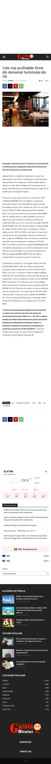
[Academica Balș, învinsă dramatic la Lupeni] (8, 623)
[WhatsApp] (21, 86)
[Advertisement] (25, 27)
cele (13, 403)
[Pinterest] (15, 86)
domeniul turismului (23, 403)
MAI (39, 403)
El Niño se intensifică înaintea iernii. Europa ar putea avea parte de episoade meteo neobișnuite (25, 511)
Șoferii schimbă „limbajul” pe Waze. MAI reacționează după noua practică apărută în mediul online (26, 518)
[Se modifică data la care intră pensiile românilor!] (8, 665)
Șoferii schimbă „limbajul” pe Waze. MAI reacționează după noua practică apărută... (31, 610)
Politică (11, 63)
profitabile (6, 406)
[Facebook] (4, 86)
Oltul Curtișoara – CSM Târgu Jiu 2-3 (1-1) (19, 531)
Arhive (4, 569)
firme (34, 403)
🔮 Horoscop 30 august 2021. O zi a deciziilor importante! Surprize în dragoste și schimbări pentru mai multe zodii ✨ (26, 537)
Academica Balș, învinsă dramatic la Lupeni (20, 525)
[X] (10, 86)
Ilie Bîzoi (10, 81)
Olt (44, 403)
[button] (4, 57)
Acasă (4, 63)
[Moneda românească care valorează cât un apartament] (8, 653)
